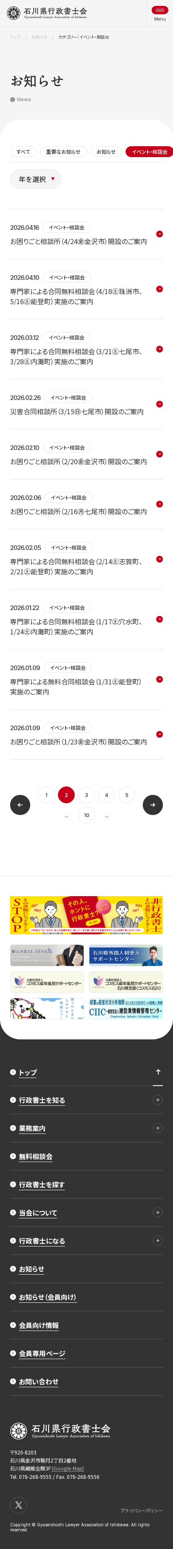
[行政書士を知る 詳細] (158, 1100)
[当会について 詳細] (158, 1212)
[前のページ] (20, 805)
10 (86, 815)
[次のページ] (153, 805)
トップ (15, 37)
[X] (18, 1505)
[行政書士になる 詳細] (158, 1240)
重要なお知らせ (63, 151)
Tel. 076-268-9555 (31, 1476)
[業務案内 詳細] (158, 1128)
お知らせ (39, 37)
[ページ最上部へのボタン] (158, 1072)
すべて (23, 151)
